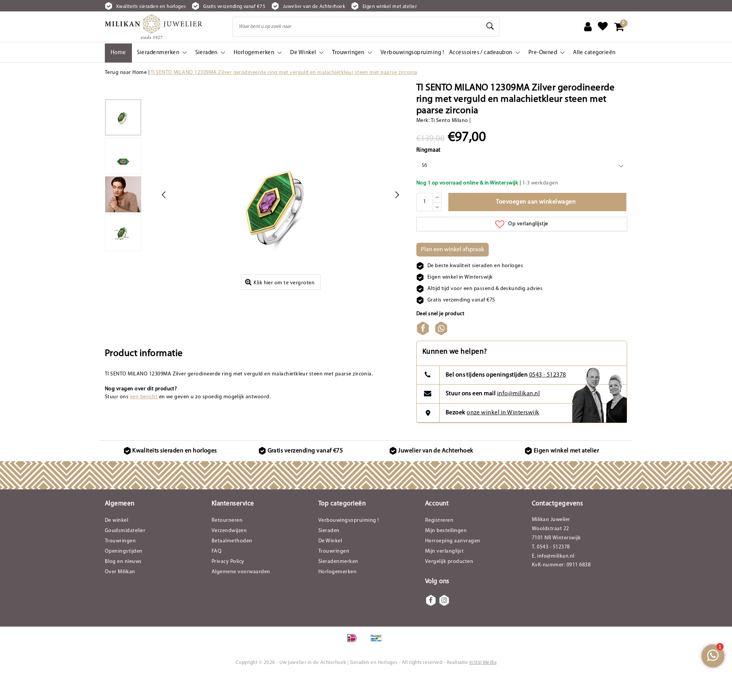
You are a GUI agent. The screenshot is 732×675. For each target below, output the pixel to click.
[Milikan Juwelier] (153, 27)
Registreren (439, 520)
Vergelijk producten (449, 561)
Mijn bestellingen (446, 531)
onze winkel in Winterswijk (503, 413)
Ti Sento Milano (449, 120)
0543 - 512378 (547, 375)
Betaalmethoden (232, 541)
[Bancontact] (378, 642)
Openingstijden (124, 551)
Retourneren (227, 520)
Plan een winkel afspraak (452, 250)
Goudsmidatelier (125, 531)
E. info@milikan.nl (553, 556)
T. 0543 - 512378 (551, 547)
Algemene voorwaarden (241, 572)
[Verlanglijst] (603, 26)
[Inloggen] (588, 26)
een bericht (143, 397)
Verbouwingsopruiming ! (348, 520)
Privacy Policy (228, 561)
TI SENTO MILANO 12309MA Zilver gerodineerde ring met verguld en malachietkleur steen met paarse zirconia (284, 72)
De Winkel (330, 541)
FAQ (217, 551)
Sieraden (329, 531)
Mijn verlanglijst (444, 551)
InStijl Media (482, 662)
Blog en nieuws (123, 561)
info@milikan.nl (518, 394)
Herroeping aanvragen (452, 541)
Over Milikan (120, 572)
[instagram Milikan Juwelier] (444, 600)
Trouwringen (120, 541)
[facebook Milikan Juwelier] (431, 600)
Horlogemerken (337, 572)
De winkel (116, 520)
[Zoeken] (490, 26)
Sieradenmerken (338, 561)
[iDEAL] (354, 642)
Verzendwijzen (229, 531)
